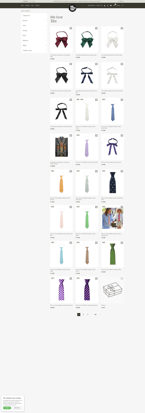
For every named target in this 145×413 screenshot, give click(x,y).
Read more (13, 405)
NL (119, 1)
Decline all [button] (17, 408)
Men (22, 5)
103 (95, 314)
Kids (32, 5)
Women (27, 5)
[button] (122, 5)
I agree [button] (7, 408)
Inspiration (91, 5)
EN (121, 1)
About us (99, 5)
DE (122, 1)
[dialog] (13, 403)
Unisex (37, 5)
